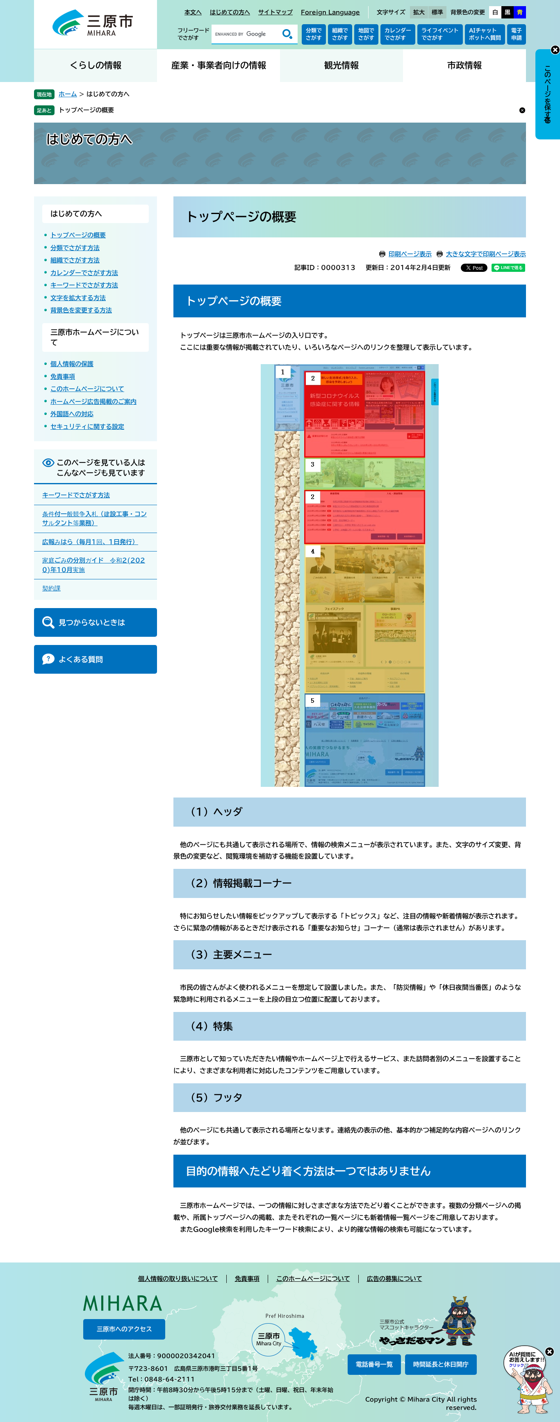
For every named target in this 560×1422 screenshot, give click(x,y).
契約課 (51, 588)
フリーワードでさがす (193, 34)
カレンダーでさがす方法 (84, 273)
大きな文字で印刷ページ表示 (486, 254)
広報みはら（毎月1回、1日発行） (90, 542)
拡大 (419, 12)
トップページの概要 (86, 110)
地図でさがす (366, 34)
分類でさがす (314, 34)
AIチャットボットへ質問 (485, 34)
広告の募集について (394, 1279)
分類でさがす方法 (75, 248)
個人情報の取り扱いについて (178, 1279)
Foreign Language (330, 12)
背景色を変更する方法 (81, 310)
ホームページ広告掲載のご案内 (93, 402)
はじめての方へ (230, 12)
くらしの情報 (95, 65)
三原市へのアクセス (124, 1329)
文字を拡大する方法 (78, 298)
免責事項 (62, 377)
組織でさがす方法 (75, 260)
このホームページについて (87, 389)
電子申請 (516, 34)
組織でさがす (340, 34)
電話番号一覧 (374, 1364)
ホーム (68, 94)
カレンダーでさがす (398, 34)
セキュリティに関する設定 (87, 427)
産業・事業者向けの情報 (218, 65)
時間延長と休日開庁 (441, 1364)
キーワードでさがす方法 (84, 285)
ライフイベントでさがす (440, 34)
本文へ (193, 12)
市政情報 (464, 65)
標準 (437, 12)
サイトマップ (275, 12)
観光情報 (341, 65)
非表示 (555, 50)
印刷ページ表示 (410, 254)
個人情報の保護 (71, 364)
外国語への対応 (71, 414)
